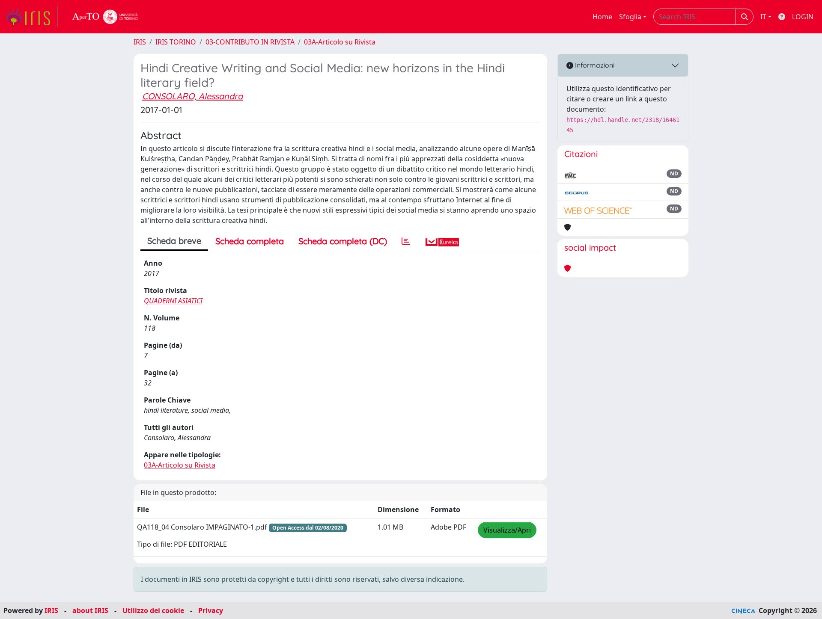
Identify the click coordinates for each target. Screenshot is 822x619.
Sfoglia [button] (630, 16)
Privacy (210, 610)
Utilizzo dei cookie (153, 610)
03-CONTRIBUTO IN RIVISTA (250, 42)
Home (602, 16)
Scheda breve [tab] (174, 240)
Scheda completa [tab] (249, 241)
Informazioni (593, 65)
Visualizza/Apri (507, 530)
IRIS (140, 42)
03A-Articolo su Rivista (339, 42)
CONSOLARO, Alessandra (192, 96)
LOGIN (802, 16)
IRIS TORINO (175, 42)
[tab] (405, 241)
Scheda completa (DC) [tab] (342, 241)
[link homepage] (31, 16)
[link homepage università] (105, 16)
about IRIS (90, 610)
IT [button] (763, 16)
